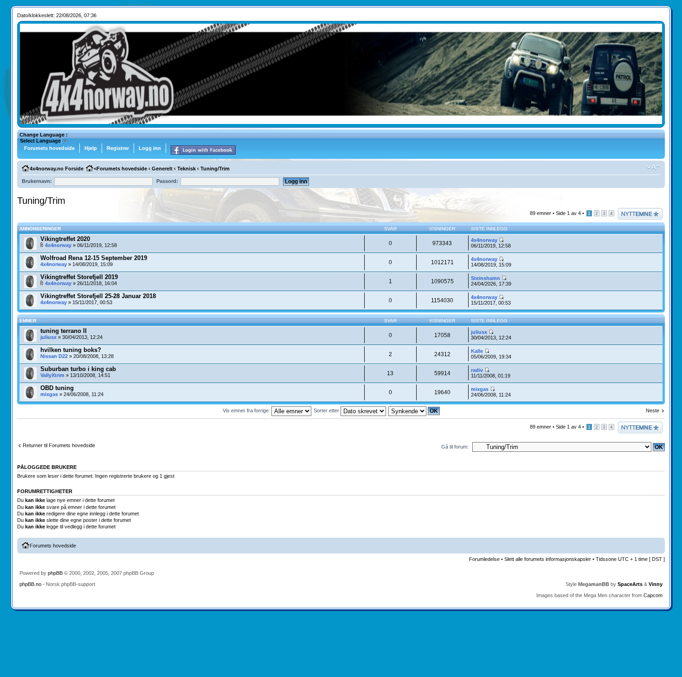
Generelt (162, 168)
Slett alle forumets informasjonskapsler (547, 559)
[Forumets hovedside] (341, 122)
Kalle (477, 351)
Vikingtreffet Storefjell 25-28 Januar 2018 (98, 296)
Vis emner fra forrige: (247, 410)
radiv (477, 370)
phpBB (55, 573)
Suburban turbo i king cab (78, 368)
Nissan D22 (54, 356)
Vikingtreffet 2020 (65, 238)
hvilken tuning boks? (70, 349)
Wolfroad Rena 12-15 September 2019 (93, 257)
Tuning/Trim (215, 168)
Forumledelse (484, 559)
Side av (568, 213)
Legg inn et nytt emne (635, 213)
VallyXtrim (52, 375)
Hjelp (90, 148)
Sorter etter (327, 410)
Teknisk (186, 168)
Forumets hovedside (49, 148)
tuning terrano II (63, 330)
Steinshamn (485, 278)
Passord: (167, 181)
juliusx (48, 337)
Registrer (118, 148)
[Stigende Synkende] (414, 410)
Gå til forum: (455, 446)
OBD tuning (57, 387)
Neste (652, 410)
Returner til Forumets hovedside (59, 445)
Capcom (653, 595)
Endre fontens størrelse (653, 167)
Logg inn (150, 148)
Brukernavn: (37, 181)
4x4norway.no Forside (57, 168)
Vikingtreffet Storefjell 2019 (79, 276)
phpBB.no (30, 584)
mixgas (49, 394)
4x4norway (58, 245)
